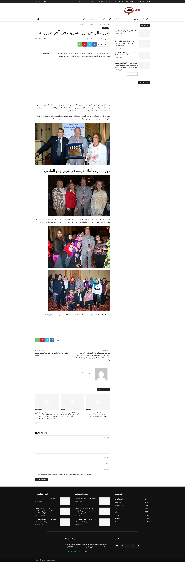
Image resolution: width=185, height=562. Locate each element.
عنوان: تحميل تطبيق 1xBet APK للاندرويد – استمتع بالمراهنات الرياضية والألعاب (125, 43)
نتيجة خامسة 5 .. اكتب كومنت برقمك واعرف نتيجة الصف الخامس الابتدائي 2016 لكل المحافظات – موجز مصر (97, 414)
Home (108, 25)
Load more (133, 74)
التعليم (63, 409)
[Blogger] (138, 546)
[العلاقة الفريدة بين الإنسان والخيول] (144, 33)
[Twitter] (42, 1)
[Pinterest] (84, 44)
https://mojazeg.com (87, 373)
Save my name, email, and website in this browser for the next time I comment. (63, 475)
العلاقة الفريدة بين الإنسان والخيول (125, 31)
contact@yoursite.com (73, 551)
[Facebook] (48, 1)
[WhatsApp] (80, 44)
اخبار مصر (89, 409)
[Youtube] (36, 1)
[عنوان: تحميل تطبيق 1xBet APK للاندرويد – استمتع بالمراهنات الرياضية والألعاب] (144, 43)
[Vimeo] (39, 1)
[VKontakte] (117, 546)
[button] (37, 18)
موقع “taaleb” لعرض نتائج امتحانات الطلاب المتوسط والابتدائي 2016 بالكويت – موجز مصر (71, 414)
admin (90, 39)
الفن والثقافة (101, 25)
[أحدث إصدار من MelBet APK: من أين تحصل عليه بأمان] (144, 55)
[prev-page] (40, 423)
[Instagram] (45, 1)
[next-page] (36, 423)
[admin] (87, 39)
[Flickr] (127, 546)
